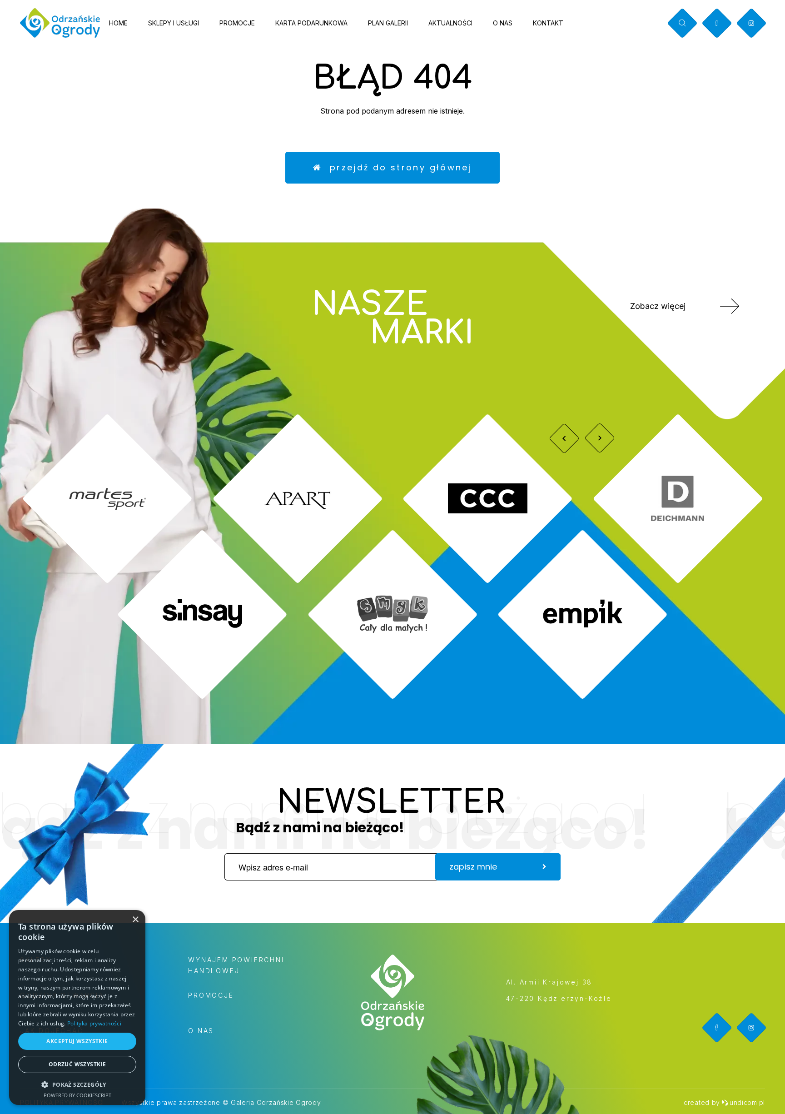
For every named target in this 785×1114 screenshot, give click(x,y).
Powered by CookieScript (77, 1095)
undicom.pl (747, 1102)
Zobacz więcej (658, 306)
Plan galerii (388, 23)
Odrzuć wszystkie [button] (77, 1064)
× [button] (135, 919)
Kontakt (548, 23)
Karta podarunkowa (311, 23)
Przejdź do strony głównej (397, 167)
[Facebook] (716, 23)
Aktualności (450, 23)
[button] (77, 1084)
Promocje (237, 23)
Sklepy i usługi (173, 23)
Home (118, 23)
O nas (502, 23)
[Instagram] (751, 23)
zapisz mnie (473, 866)
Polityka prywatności (94, 1023)
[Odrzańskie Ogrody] (60, 23)
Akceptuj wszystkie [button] (77, 1041)
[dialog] (77, 1007)
